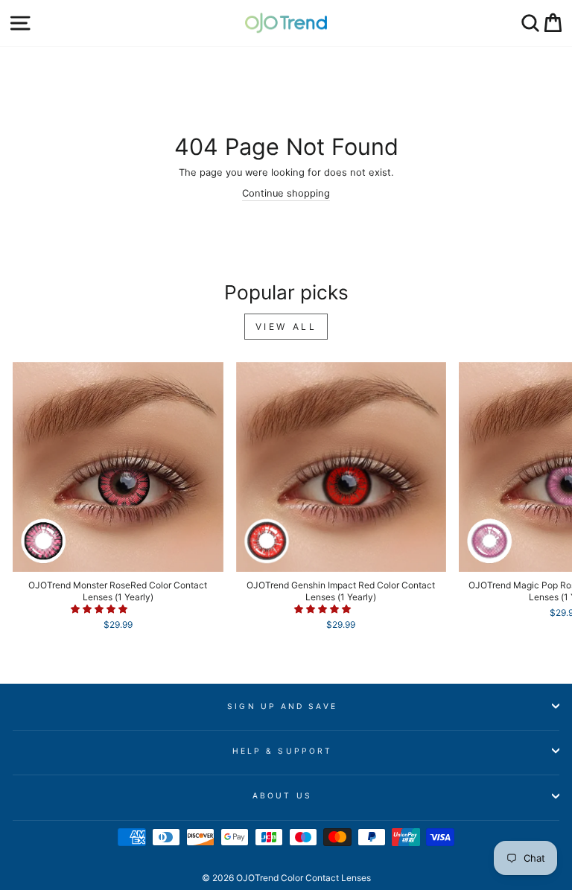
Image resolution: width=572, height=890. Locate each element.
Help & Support (282, 750)
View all (286, 326)
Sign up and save (282, 706)
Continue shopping (286, 193)
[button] (100, 608)
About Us (282, 795)
